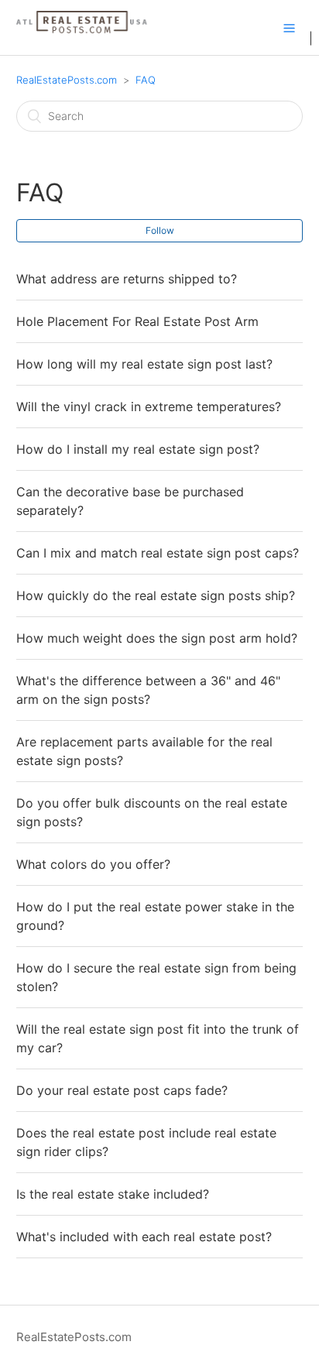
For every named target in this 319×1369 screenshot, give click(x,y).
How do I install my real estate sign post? (137, 449)
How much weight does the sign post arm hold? (156, 638)
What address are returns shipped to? (126, 278)
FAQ (145, 80)
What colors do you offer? (93, 864)
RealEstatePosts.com (66, 80)
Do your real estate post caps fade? (122, 1090)
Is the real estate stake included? (112, 1194)
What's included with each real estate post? (144, 1236)
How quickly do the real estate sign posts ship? (155, 595)
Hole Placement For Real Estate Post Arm (137, 321)
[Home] (82, 35)
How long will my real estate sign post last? (144, 364)
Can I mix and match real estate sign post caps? (157, 553)
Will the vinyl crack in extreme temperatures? (148, 406)
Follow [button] (160, 230)
